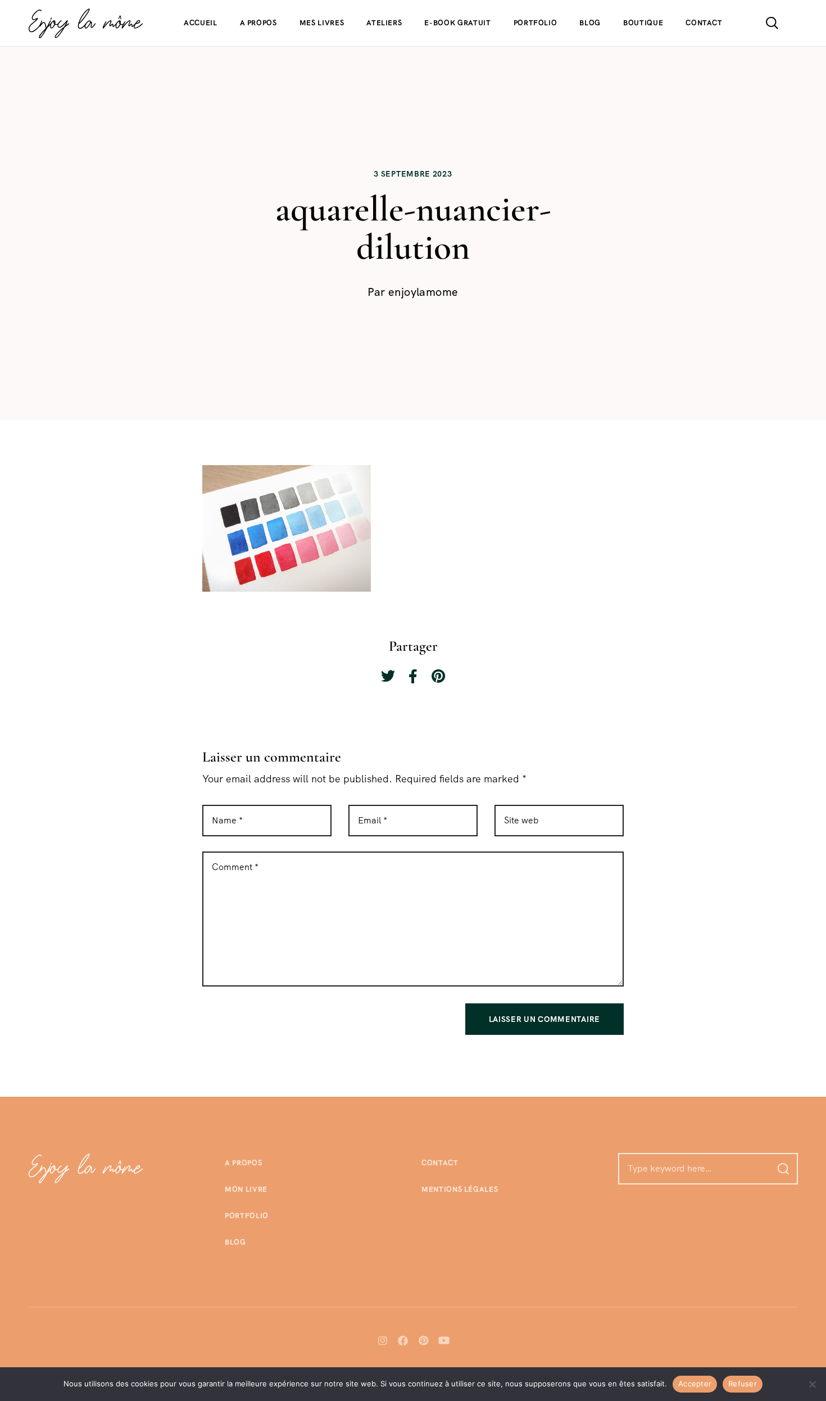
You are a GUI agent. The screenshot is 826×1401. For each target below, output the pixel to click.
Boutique (643, 23)
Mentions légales (459, 1189)
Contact (704, 23)
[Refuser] (812, 1384)
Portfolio (535, 23)
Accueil (200, 23)
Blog (590, 23)
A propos (258, 23)
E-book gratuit (457, 23)
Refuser (742, 1383)
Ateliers (384, 23)
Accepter (694, 1383)
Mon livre (246, 1189)
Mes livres (321, 23)
